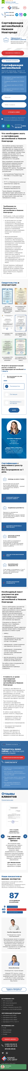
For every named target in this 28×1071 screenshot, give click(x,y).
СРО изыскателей (8, 1005)
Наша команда (7, 1030)
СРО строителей (8, 1000)
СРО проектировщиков (10, 1003)
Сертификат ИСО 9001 (9, 1015)
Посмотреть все (7, 800)
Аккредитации (7, 1032)
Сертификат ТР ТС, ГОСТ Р (11, 1021)
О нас (4, 1027)
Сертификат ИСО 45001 (10, 1019)
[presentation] (3, 836)
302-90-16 (9, 13)
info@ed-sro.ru (10, 1048)
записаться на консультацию (13, 757)
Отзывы (5, 1034)
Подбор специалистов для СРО (12, 1007)
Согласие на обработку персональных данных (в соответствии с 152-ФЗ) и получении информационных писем (14, 119)
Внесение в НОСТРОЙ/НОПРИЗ (12, 1009)
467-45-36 (9, 16)
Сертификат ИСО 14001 (10, 1017)
